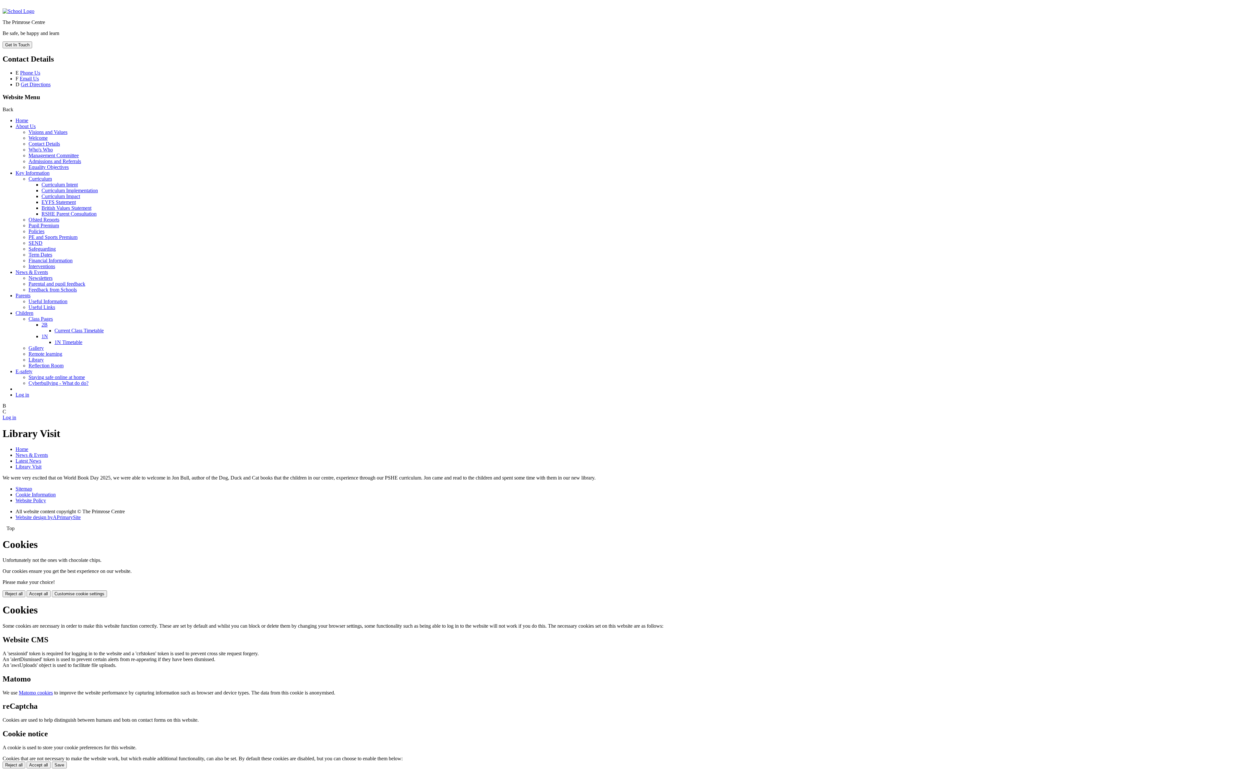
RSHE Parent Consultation (69, 214)
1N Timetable (68, 342)
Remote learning (45, 354)
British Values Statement (66, 208)
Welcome (38, 138)
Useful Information (48, 301)
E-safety (24, 371)
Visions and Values (48, 132)
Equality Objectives (49, 167)
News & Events (32, 272)
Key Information (33, 173)
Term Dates (40, 254)
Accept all (38, 593)
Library (36, 359)
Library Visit (29, 466)
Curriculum (40, 179)
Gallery (36, 348)
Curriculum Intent (60, 184)
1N (45, 336)
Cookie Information (36, 494)
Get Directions (36, 84)
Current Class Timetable (79, 330)
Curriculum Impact (61, 196)
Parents (23, 295)
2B (45, 324)
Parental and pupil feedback (57, 284)
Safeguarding (42, 249)
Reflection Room (46, 365)
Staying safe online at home (57, 377)
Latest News (28, 461)
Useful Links (42, 307)
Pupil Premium (44, 225)
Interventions (42, 266)
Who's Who (41, 149)
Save (59, 765)
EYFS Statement (59, 202)
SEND (35, 243)
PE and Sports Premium (53, 237)
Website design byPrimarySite (48, 517)
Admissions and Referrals (55, 161)
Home (22, 120)
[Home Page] (18, 11)
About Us (26, 126)
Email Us (29, 78)
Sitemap (24, 489)
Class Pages (41, 319)
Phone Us (30, 73)
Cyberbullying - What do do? (59, 383)
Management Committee (54, 155)
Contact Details (44, 144)
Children (24, 313)
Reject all (14, 593)
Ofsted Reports (44, 219)
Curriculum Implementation (70, 190)
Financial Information (51, 260)
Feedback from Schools (53, 289)
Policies (36, 231)
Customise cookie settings (79, 593)
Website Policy (31, 500)
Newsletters (41, 278)
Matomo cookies (36, 692)
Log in (22, 394)
